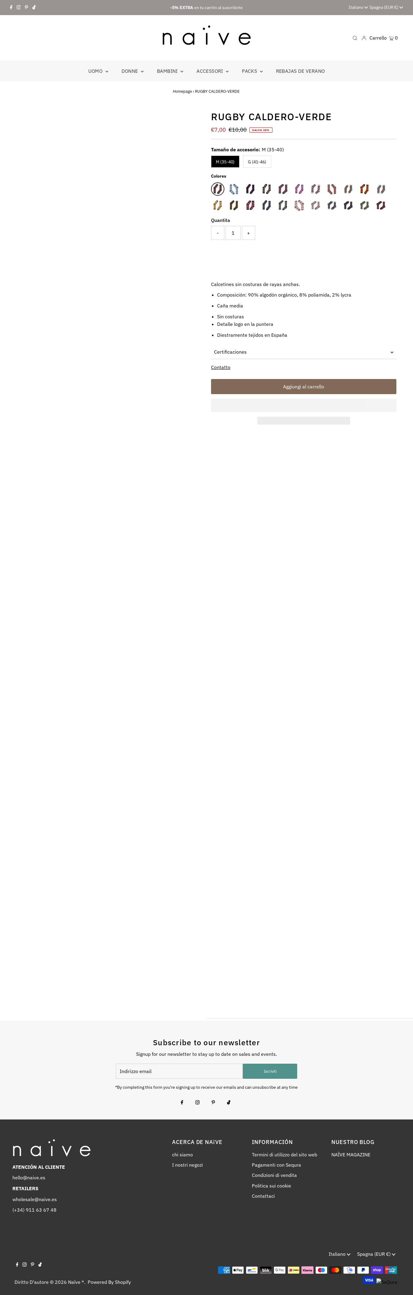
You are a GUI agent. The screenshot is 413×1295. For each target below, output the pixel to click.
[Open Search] (355, 37)
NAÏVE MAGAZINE (350, 1155)
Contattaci (263, 1196)
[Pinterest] (26, 7)
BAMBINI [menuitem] (168, 71)
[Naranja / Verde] (364, 189)
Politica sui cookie (271, 1186)
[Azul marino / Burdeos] (250, 189)
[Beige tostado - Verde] (364, 205)
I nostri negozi (187, 1165)
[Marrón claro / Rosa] (299, 205)
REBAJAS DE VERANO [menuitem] (300, 71)
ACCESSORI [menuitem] (210, 71)
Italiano (356, 7)
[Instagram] (18, 7)
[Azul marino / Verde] (283, 205)
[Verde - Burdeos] (381, 205)
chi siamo (182, 1155)
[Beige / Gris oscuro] (266, 189)
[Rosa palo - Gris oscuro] (315, 205)
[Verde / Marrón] (234, 205)
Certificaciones (230, 352)
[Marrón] (348, 189)
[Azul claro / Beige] (234, 189)
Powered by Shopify (109, 1282)
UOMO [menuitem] (96, 71)
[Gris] (332, 205)
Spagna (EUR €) (384, 7)
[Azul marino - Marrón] (348, 205)
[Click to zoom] (192, 120)
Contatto (220, 367)
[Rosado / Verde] (381, 189)
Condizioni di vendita (274, 1175)
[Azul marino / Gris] (266, 205)
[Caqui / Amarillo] (217, 205)
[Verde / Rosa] (250, 205)
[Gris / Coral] (332, 189)
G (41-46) (257, 162)
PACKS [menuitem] (250, 71)
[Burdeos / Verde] (283, 189)
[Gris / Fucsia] (299, 189)
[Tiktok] (34, 7)
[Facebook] (11, 7)
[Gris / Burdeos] (315, 189)
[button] (303, 405)
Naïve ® (76, 1282)
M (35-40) (225, 162)
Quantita (220, 220)
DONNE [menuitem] (130, 71)
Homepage (182, 91)
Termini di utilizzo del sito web (284, 1155)
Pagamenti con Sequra (276, 1165)
